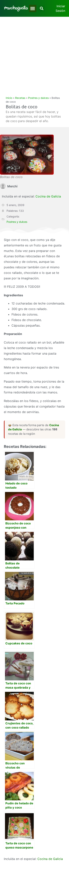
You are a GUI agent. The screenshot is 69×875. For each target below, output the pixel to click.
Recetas (20, 97)
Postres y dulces (38, 97)
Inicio (9, 97)
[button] (32, 8)
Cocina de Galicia (48, 196)
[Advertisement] (34, 53)
